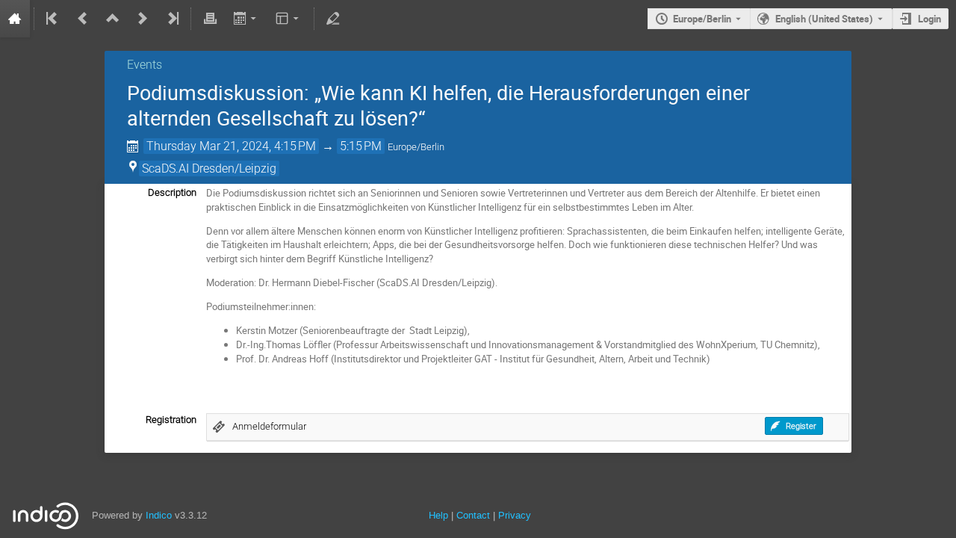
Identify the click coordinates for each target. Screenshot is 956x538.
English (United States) (824, 18)
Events (144, 65)
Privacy (514, 515)
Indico (159, 515)
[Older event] (83, 18)
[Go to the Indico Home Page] (15, 18)
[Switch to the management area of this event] (333, 18)
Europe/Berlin (702, 18)
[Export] (246, 18)
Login (929, 18)
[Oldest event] (53, 18)
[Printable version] (210, 18)
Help (438, 515)
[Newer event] (143, 18)
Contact (473, 515)
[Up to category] (113, 18)
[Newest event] (172, 18)
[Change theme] (288, 18)
